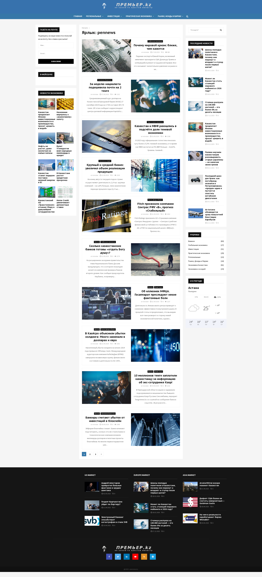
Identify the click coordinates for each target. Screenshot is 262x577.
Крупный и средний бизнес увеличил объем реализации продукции (105, 168)
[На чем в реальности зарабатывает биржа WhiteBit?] (190, 518)
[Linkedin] (127, 557)
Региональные (93, 16)
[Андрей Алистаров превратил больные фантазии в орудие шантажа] (92, 487)
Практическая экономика (139, 16)
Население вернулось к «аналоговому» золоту (64, 115)
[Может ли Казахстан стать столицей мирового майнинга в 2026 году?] (195, 82)
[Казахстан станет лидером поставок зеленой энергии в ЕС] (46, 165)
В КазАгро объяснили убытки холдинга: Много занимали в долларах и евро (105, 337)
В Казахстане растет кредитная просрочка (63, 176)
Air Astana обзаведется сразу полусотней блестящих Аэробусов (214, 214)
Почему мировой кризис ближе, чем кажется (155, 47)
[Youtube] (135, 557)
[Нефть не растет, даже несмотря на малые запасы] (46, 138)
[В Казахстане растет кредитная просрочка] (65, 165)
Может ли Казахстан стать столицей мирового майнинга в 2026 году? (213, 84)
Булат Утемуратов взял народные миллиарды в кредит (64, 151)
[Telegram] (153, 557)
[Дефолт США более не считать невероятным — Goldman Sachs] (190, 502)
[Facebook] (109, 557)
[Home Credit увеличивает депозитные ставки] (65, 192)
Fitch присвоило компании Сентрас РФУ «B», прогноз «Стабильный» (155, 207)
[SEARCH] (221, 30)
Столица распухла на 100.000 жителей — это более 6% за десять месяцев (214, 107)
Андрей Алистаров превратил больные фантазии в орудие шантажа (111, 487)
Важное (97, 242)
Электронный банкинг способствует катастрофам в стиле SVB (114, 519)
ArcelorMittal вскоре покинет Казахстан (210, 484)
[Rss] (144, 557)
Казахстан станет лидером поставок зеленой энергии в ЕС (46, 178)
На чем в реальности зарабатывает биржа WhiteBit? (210, 517)
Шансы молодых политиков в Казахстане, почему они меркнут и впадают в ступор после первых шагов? (214, 58)
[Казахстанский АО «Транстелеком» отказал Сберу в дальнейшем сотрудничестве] (46, 192)
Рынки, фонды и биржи (169, 16)
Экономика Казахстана (105, 80)
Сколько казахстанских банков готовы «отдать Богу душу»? (105, 249)
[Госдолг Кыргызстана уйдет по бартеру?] (92, 505)
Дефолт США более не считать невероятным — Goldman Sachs (212, 501)
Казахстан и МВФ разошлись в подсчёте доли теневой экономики (155, 129)
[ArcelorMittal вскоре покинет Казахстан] (190, 487)
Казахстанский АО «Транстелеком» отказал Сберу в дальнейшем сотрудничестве (46, 206)
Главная (78, 16)
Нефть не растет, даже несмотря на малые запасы (45, 149)
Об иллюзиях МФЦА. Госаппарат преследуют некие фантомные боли (155, 294)
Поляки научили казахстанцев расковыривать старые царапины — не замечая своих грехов (214, 158)
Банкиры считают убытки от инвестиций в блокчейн (105, 419)
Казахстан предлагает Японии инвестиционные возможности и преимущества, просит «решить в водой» (46, 120)
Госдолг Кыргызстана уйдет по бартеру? (111, 502)
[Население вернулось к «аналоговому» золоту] (65, 104)
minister (146, 52)
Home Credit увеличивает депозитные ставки (63, 203)
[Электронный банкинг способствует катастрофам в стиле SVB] (92, 521)
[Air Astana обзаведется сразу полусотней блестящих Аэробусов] (195, 213)
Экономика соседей (105, 161)
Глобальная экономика (155, 41)
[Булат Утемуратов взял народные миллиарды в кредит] (65, 138)
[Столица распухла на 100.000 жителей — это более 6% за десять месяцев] (195, 106)
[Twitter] (118, 557)
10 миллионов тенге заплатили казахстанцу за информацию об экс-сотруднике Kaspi (155, 379)
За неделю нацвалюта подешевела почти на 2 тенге (105, 87)
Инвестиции (113, 16)
